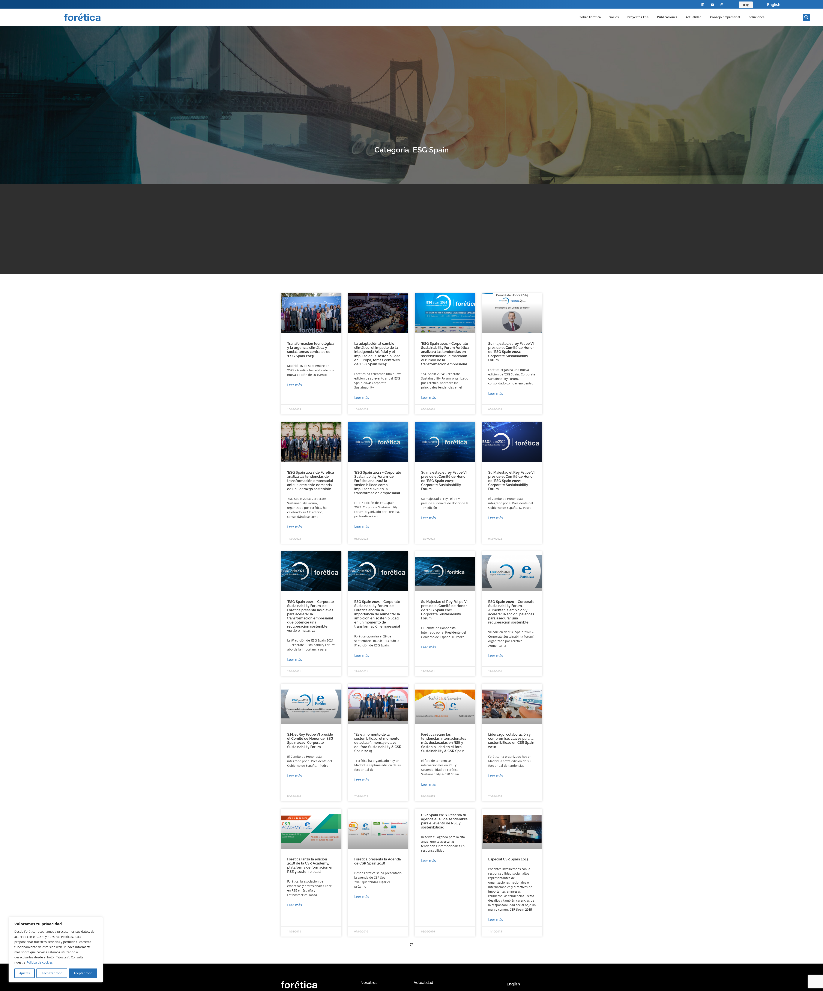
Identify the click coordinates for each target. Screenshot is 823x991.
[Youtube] (712, 5)
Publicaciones (667, 17)
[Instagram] (722, 5)
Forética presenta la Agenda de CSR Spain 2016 (377, 861)
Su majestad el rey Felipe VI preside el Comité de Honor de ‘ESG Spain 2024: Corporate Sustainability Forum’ (511, 352)
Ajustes (24, 973)
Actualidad (693, 17)
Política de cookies (40, 962)
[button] (806, 17)
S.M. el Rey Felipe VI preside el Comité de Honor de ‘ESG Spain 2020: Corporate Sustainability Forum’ (310, 740)
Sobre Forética (590, 17)
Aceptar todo (83, 973)
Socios (614, 17)
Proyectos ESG (638, 17)
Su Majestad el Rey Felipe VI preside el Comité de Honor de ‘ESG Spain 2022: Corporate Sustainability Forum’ (511, 480)
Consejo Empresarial (725, 17)
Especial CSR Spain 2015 (508, 859)
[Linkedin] (703, 5)
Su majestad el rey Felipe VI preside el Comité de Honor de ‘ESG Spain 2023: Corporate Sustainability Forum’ (444, 480)
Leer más (294, 385)
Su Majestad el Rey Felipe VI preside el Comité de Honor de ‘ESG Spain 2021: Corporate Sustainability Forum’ (444, 610)
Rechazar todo (52, 973)
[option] (773, 4)
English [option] (773, 4)
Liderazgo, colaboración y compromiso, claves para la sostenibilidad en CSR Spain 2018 (511, 740)
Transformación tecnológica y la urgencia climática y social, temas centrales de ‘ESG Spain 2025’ (310, 350)
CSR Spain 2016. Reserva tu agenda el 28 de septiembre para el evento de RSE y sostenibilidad (444, 821)
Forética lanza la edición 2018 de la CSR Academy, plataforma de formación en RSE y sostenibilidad (310, 865)
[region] (56, 949)
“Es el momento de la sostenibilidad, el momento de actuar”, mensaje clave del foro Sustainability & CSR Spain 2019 (377, 742)
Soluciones (756, 17)
